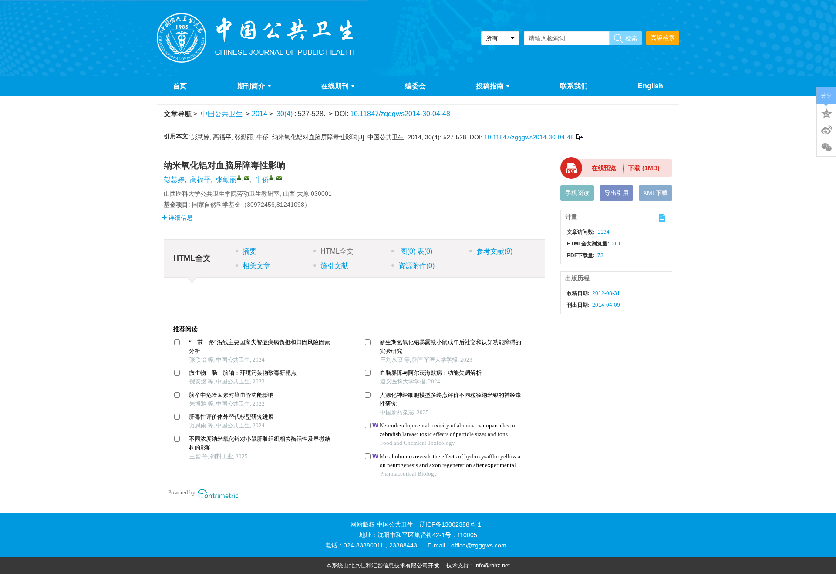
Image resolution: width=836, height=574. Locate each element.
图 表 (415, 251)
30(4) (285, 113)
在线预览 (604, 167)
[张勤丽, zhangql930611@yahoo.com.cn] (239, 177)
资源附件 (416, 265)
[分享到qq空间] (826, 112)
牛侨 (262, 179)
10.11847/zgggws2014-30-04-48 (400, 113)
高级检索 (663, 37)
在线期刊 (335, 86)
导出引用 (616, 192)
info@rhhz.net (492, 565)
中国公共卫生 (222, 113)
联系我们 (574, 86)
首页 (180, 86)
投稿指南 (490, 86)
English (650, 86)
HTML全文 (337, 251)
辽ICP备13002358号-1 (450, 524)
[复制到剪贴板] (579, 137)
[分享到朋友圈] (826, 147)
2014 (259, 113)
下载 (644, 167)
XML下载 (655, 192)
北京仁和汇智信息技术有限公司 (388, 565)
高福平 (200, 179)
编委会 (415, 86)
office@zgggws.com (478, 545)
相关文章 (256, 265)
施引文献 (334, 265)
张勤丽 (226, 179)
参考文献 (494, 251)
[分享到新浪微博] (826, 130)
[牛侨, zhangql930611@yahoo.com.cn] (271, 177)
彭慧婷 (174, 179)
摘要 (249, 251)
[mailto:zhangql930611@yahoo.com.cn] (247, 178)
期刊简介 (251, 86)
